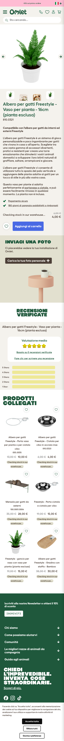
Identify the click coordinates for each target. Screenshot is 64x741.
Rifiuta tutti (32, 728)
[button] (3, 56)
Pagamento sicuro (18, 201)
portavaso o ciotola (36, 187)
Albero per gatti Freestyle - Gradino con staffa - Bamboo (47, 562)
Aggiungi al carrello (28, 226)
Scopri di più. (12, 688)
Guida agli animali (16, 659)
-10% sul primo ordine (32, 3)
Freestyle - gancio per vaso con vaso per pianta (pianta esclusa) (17, 562)
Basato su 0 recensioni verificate (34, 352)
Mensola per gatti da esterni (17, 505)
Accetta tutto (32, 721)
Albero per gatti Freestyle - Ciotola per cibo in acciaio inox (47, 443)
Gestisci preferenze (32, 736)
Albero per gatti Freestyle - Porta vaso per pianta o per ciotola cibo (17, 444)
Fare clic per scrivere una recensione (34, 358)
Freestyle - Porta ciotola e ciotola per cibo (47, 503)
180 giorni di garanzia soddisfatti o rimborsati (33, 205)
